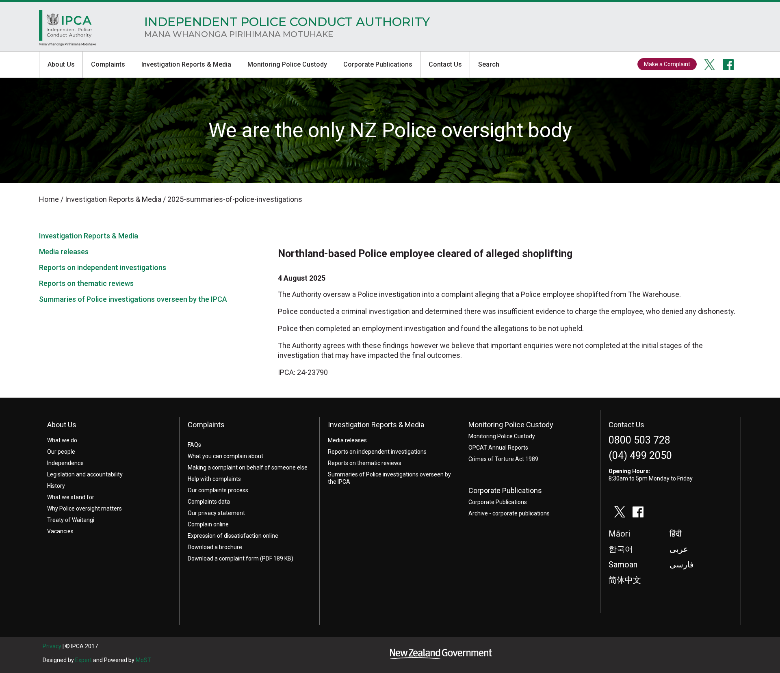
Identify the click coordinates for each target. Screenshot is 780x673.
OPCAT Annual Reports (498, 447)
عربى (679, 549)
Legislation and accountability (85, 474)
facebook (728, 64)
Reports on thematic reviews (86, 283)
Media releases (64, 251)
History (56, 486)
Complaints (108, 64)
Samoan (623, 564)
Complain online (208, 524)
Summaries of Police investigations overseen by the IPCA (133, 299)
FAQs (194, 444)
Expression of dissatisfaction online (233, 535)
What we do (62, 440)
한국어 (621, 549)
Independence (65, 463)
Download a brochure (215, 547)
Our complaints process (218, 490)
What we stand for (70, 497)
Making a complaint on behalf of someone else (248, 467)
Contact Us (445, 64)
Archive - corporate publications (509, 513)
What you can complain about (225, 456)
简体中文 (625, 580)
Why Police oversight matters (84, 508)
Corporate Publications (377, 64)
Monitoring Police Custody (287, 64)
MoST (143, 660)
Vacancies (60, 531)
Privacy (52, 646)
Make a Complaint (667, 64)
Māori (619, 534)
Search (488, 64)
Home (67, 30)
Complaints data (209, 501)
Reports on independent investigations (102, 267)
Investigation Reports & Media (186, 64)
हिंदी (676, 534)
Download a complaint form (223, 558)
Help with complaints (214, 479)
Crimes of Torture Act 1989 (503, 459)
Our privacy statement (216, 513)
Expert (83, 660)
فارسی (682, 564)
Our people (61, 451)
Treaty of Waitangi (70, 520)
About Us (61, 64)
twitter (709, 64)
